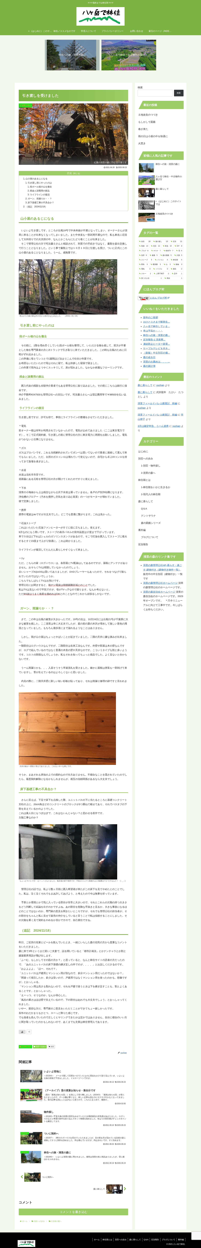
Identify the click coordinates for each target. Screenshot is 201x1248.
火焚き (142, 143)
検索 (140, 87)
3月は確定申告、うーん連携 (153, 426)
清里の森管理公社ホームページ (160, 583)
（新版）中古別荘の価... (156, 352)
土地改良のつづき (148, 114)
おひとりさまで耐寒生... (156, 321)
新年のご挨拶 (150, 317)
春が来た (143, 129)
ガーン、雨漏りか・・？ (40, 198)
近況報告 (155, 1239)
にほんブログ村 (158, 297)
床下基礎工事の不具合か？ (41, 202)
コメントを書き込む (73, 1212)
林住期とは (107, 1239)
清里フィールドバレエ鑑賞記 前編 (157, 403)
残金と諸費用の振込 (40, 190)
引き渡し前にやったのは (40, 182)
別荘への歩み (41, 1047)
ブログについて (168, 1239)
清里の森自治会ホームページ (159, 592)
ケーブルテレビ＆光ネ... (156, 348)
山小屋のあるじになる (36, 178)
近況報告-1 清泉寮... (154, 339)
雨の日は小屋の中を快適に (153, 136)
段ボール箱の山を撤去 (41, 186)
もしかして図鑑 (146, 122)
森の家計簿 (149, 366)
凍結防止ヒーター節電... (156, 344)
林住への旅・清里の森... (156, 335)
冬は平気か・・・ (153, 330)
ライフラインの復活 (40, 194)
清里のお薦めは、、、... (156, 361)
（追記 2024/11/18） (36, 206)
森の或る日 (149, 357)
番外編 (181, 1239)
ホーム (97, 1239)
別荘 (52, 1047)
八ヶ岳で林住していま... (156, 326)
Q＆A (146, 1239)
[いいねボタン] (22, 1032)
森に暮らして (145, 385)
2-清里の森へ (26, 1047)
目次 (69, 173)
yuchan (160, 385)
